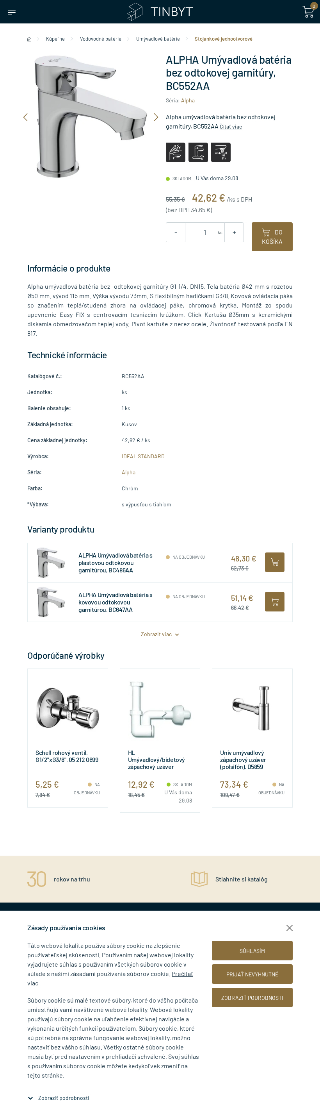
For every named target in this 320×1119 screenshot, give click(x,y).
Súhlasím (252, 950)
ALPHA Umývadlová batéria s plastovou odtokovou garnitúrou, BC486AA (115, 562)
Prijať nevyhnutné (252, 974)
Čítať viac (231, 126)
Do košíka (272, 236)
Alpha (188, 100)
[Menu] (11, 11)
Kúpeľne (55, 39)
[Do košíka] (274, 562)
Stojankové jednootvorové (223, 39)
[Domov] (29, 39)
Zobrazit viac (157, 634)
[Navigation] (25, 116)
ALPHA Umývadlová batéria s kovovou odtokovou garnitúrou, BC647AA (115, 602)
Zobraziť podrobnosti (63, 1097)
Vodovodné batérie (100, 39)
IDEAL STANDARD (143, 456)
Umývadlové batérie (158, 39)
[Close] (290, 928)
